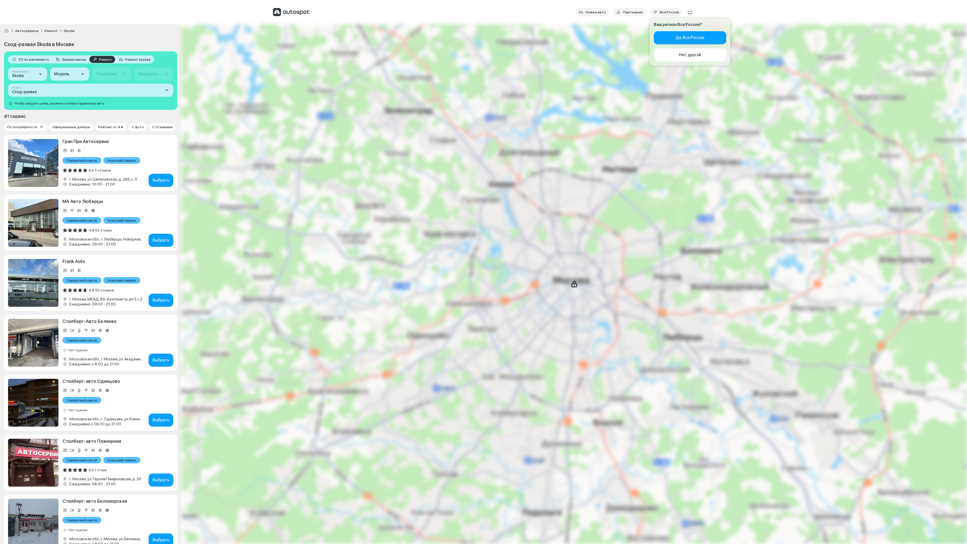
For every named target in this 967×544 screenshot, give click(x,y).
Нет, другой (690, 54)
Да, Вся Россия (690, 37)
